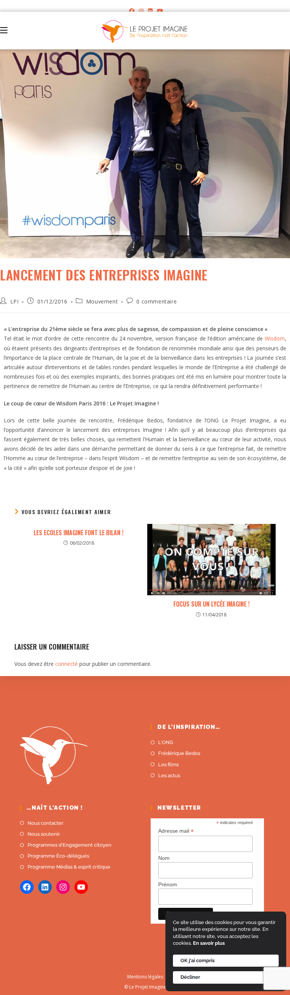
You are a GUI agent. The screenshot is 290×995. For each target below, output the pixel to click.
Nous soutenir (44, 834)
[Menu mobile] (4, 30)
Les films (168, 764)
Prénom (167, 884)
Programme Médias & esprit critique (69, 867)
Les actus (169, 775)
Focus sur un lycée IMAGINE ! (211, 604)
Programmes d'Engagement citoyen (69, 845)
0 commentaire (156, 301)
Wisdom (275, 338)
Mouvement (102, 301)
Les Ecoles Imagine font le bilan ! (78, 532)
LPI (14, 301)
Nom (164, 858)
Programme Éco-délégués (58, 856)
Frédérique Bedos (179, 753)
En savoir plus (209, 943)
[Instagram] (141, 11)
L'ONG (165, 742)
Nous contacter (45, 823)
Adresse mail (176, 831)
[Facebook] (132, 11)
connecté (66, 663)
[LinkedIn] (150, 11)
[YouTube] (159, 11)
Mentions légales (145, 976)
